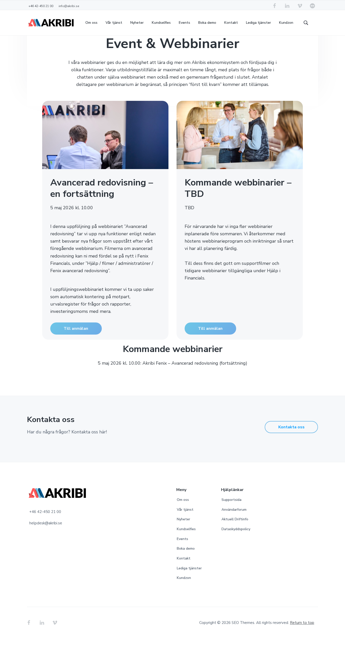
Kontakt (183, 558)
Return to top (302, 622)
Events (182, 538)
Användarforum (234, 509)
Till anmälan (76, 328)
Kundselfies (186, 529)
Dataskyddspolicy (235, 529)
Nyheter (183, 519)
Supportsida (231, 499)
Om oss (183, 499)
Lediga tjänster (189, 568)
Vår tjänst (185, 509)
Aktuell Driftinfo (234, 519)
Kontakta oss (291, 427)
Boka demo (186, 548)
